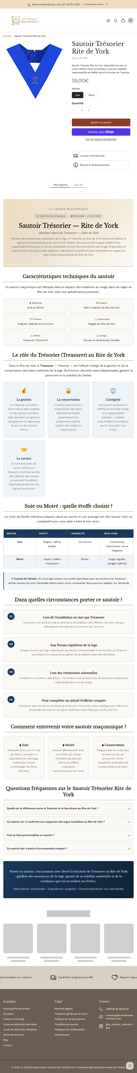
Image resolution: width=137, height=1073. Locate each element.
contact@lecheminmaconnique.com (119, 1017)
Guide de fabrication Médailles (20, 1029)
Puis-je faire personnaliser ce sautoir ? (30, 835)
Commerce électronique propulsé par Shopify (101, 1067)
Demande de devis (13, 1034)
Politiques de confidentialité (70, 1029)
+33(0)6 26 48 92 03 (117, 1008)
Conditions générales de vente (71, 1013)
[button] (101, 122)
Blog (5, 1039)
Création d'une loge (13, 1018)
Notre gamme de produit (16, 1008)
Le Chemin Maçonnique (33, 1067)
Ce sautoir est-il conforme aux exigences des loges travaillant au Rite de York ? (56, 821)
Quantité (78, 103)
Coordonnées (62, 1034)
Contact (7, 1045)
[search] (115, 20)
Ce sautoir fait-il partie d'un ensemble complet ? (37, 848)
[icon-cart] (123, 20)
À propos (8, 1013)
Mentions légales (64, 1008)
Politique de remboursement (70, 1018)
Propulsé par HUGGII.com (61, 1067)
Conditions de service (66, 1024)
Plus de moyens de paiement (101, 139)
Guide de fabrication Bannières (20, 1024)
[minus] (75, 110)
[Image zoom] (34, 71)
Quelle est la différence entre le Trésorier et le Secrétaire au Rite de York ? (52, 808)
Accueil (7, 35)
